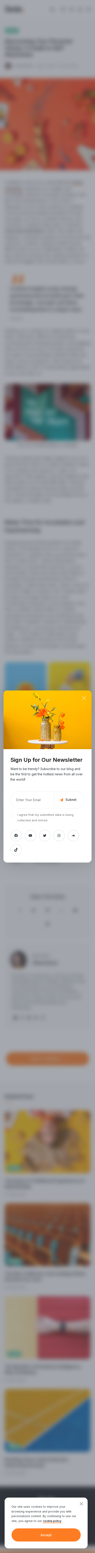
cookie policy (52, 1521)
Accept (46, 1535)
